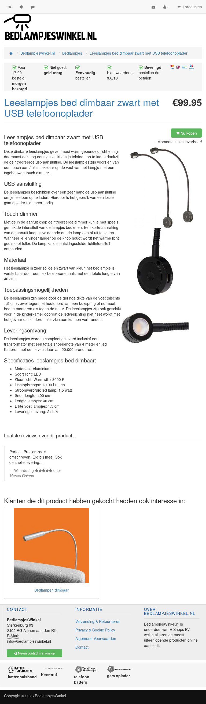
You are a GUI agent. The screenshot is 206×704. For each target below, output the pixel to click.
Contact (82, 647)
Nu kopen (188, 133)
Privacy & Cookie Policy (95, 630)
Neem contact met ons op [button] (36, 653)
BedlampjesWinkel (50, 695)
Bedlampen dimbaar (51, 590)
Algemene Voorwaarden (95, 638)
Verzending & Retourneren (97, 621)
